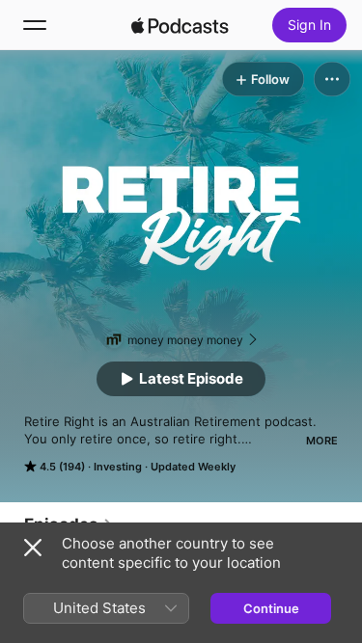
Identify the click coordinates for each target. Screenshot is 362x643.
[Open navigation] (35, 25)
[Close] (33, 547)
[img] (180, 25)
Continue (271, 608)
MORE (322, 440)
